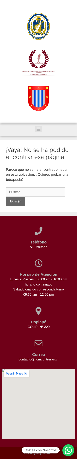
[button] (38, 129)
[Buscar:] (35, 192)
